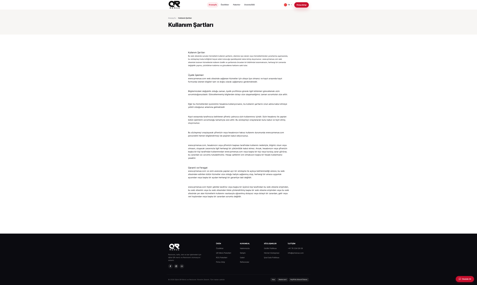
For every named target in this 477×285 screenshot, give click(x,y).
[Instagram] (176, 266)
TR (289, 5)
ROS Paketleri (221, 257)
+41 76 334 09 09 (295, 248)
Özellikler (225, 5)
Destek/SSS (249, 5)
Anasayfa (213, 5)
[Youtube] (182, 266)
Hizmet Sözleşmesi (271, 253)
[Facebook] (170, 266)
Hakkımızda (245, 248)
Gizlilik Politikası (270, 248)
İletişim (243, 253)
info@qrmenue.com (296, 253)
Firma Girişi (301, 5)
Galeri (242, 257)
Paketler (236, 5)
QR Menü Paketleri (223, 253)
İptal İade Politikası (271, 257)
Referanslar (244, 262)
